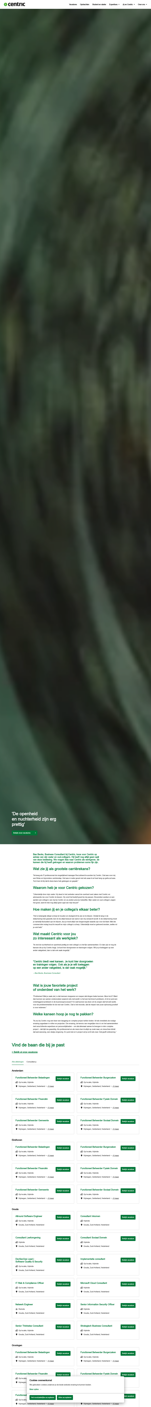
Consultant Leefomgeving (27, 1237)
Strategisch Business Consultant (96, 1325)
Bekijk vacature (63, 1079)
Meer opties (34, 1389)
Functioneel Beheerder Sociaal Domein (99, 1120)
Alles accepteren (65, 1397)
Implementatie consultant (92, 1259)
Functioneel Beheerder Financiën (31, 1099)
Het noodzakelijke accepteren (42, 1397)
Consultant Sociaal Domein (93, 1237)
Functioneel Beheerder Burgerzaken (98, 1077)
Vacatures (73, 4)
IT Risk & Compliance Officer (29, 1283)
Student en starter (99, 4)
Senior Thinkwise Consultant (29, 1325)
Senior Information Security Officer (97, 1304)
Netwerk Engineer (24, 1304)
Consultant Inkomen (90, 1216)
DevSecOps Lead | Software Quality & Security (28, 1260)
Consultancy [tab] (31, 1062)
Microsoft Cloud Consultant (93, 1283)
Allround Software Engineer (28, 1216)
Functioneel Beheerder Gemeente (32, 1120)
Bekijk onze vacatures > (24, 833)
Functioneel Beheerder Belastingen (32, 1077)
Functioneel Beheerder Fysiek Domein (99, 1099)
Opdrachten (84, 4)
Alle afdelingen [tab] (18, 1062)
